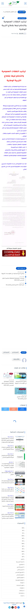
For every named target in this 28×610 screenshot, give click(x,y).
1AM (23, 528)
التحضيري (21, 564)
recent (22, 595)
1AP (23, 530)
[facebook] (18, 607)
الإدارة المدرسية (20, 562)
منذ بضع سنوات (9, 471)
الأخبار (22, 559)
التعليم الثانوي (20, 577)
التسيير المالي (6, 352)
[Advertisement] (14, 55)
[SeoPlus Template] (23, 603)
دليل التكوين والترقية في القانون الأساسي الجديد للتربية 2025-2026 (9, 12)
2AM (23, 535)
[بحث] (2, 3)
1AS (23, 533)
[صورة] (20, 439)
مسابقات (21, 590)
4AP (23, 554)
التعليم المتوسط (20, 580)
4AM (23, 551)
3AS (23, 548)
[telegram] (9, 607)
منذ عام (11, 462)
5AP (23, 556)
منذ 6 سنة (10, 504)
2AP (23, 538)
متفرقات (22, 588)
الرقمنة (22, 582)
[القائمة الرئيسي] (25, 3)
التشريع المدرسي (19, 572)
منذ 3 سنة (10, 436)
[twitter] (12, 607)
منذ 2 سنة (10, 445)
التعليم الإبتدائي (20, 575)
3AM (23, 543)
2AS (23, 541)
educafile (21, 33)
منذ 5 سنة (10, 512)
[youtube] (15, 607)
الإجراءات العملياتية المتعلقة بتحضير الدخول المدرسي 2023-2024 (13, 279)
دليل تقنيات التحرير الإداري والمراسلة (15, 285)
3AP (23, 546)
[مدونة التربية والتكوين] (14, 3)
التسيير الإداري (22, 18)
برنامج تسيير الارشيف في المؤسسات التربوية (13, 273)
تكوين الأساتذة (20, 585)
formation (21, 593)
